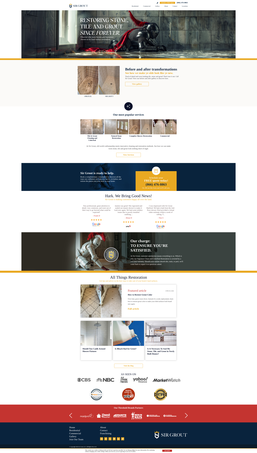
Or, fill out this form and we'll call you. (156, 188)
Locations (185, 6)
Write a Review (157, 3)
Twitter (110, 438)
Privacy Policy (131, 450)
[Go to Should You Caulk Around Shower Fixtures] (96, 333)
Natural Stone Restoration (116, 137)
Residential (135, 6)
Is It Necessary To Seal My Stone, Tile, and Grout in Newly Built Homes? (160, 351)
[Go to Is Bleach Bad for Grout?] (128, 333)
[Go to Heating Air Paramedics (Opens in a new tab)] (153, 415)
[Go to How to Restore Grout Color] (101, 301)
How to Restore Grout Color (140, 295)
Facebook (105, 438)
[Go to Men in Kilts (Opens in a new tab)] (136, 415)
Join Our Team (76, 439)
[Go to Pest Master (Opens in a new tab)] (103, 415)
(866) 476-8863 (182, 3)
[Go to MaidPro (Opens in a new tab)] (86, 415)
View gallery (137, 84)
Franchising (105, 433)
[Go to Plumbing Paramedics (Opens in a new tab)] (169, 415)
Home (72, 427)
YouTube (114, 438)
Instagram (101, 438)
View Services (128, 155)
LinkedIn (118, 438)
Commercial (146, 6)
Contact (175, 6)
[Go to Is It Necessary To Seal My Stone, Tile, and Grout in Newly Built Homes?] (160, 333)
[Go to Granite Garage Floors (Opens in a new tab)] (120, 415)
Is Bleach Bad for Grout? (125, 349)
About (166, 6)
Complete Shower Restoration (140, 136)
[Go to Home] (84, 5)
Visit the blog (128, 366)
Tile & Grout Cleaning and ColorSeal (92, 138)
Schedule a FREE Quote (167, 2)
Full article (133, 308)
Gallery (157, 6)
